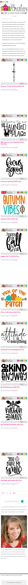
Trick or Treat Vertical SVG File (12, 86)
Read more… (15, 89)
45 (10, 493)
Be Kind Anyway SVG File (10, 387)
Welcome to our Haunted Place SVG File (12, 143)
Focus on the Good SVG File (11, 181)
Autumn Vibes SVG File (9, 219)
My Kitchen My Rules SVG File (12, 424)
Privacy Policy (14, 575)
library (14, 509)
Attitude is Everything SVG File (12, 350)
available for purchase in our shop (9, 45)
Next (14, 493)
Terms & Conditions (5, 575)
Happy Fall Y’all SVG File (10, 256)
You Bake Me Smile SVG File (11, 480)
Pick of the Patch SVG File (10, 312)
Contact (20, 575)
